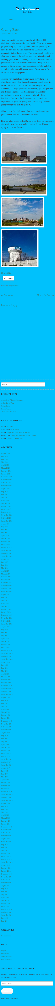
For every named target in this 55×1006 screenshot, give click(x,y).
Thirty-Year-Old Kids (8, 411)
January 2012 (6, 871)
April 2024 (5, 535)
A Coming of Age (7, 403)
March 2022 (5, 606)
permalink (14, 285)
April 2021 (5, 638)
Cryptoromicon (27, 8)
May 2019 (4, 706)
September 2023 (6, 556)
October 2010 (6, 912)
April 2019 (5, 709)
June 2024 (4, 529)
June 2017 (4, 774)
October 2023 (6, 553)
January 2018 (6, 753)
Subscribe (7, 991)
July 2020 (4, 665)
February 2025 (6, 506)
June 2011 (4, 891)
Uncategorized (6, 936)
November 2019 (6, 688)
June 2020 (4, 668)
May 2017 (4, 777)
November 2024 (6, 515)
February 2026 (6, 471)
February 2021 (6, 644)
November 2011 (6, 877)
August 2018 (5, 732)
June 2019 (4, 703)
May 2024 (4, 532)
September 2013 (6, 841)
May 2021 (4, 635)
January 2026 (6, 474)
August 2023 (5, 559)
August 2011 (5, 885)
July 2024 (4, 527)
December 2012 (6, 859)
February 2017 (6, 785)
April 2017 (5, 779)
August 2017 (5, 768)
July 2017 (4, 771)
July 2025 (4, 491)
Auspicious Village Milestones (12, 400)
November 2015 (6, 829)
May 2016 (4, 812)
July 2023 (4, 562)
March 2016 (5, 818)
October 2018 (6, 727)
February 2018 (6, 750)
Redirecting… (6, 409)
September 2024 (6, 521)
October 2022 (6, 588)
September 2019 (6, 694)
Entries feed (5, 953)
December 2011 (6, 874)
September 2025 (6, 485)
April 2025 (5, 500)
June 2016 (4, 809)
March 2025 (5, 503)
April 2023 (5, 571)
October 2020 (6, 656)
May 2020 (4, 671)
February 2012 (6, 868)
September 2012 (6, 862)
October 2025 (6, 482)
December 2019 (6, 685)
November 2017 (6, 759)
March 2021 (5, 641)
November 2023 (6, 550)
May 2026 (4, 462)
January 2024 (6, 544)
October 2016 (6, 797)
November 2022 (6, 585)
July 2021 (4, 629)
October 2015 (6, 832)
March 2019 (5, 712)
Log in (3, 950)
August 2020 (5, 662)
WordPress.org (6, 959)
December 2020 (6, 650)
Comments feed (6, 956)
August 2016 (5, 803)
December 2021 (6, 615)
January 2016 (6, 824)
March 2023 (5, 574)
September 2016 (6, 800)
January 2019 (6, 718)
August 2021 (5, 627)
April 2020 (5, 674)
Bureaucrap (7, 295)
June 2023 (4, 565)
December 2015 (6, 827)
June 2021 (4, 632)
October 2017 (6, 762)
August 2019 (5, 697)
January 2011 (6, 906)
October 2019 (6, 691)
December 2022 (6, 582)
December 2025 (6, 476)
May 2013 (4, 850)
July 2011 (4, 888)
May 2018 (4, 741)
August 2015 (5, 838)
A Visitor (10, 426)
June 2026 (4, 459)
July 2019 (4, 700)
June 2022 (4, 597)
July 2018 (4, 735)
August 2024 (5, 524)
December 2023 (6, 547)
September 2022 (6, 591)
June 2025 (4, 494)
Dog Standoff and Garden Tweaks (18, 432)
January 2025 (6, 509)
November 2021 (6, 618)
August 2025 (5, 488)
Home (10, 19)
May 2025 (4, 497)
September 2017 (6, 765)
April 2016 (5, 815)
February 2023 (6, 577)
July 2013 (4, 844)
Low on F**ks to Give (14, 438)
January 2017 (6, 788)
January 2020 (6, 682)
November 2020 (6, 653)
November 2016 (6, 794)
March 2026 (5, 468)
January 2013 (6, 856)
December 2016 (6, 791)
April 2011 (5, 897)
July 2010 (4, 918)
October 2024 (6, 518)
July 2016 (4, 806)
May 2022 (4, 600)
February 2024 (6, 541)
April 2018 (5, 744)
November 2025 (6, 479)
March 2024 (5, 538)
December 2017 (6, 756)
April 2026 (5, 465)
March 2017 (5, 782)
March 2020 (5, 677)
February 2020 (6, 679)
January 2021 (6, 647)
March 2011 (5, 900)
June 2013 (4, 847)
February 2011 (6, 903)
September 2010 (6, 915)
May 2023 (4, 568)
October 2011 (6, 879)
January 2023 (6, 579)
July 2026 (4, 456)
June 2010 (4, 921)
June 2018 (4, 738)
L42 (15, 34)
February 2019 (6, 715)
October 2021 (6, 621)
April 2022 (5, 603)
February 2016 (6, 821)
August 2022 (5, 594)
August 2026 (5, 453)
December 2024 (6, 512)
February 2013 (6, 853)
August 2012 (5, 865)
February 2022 (6, 609)
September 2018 (6, 729)
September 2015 (6, 835)
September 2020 (6, 659)
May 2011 (4, 894)
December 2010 (6, 909)
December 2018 (6, 721)
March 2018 (5, 747)
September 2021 (6, 624)
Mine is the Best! (45, 295)
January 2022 (6, 612)
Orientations (5, 406)
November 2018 (6, 724)
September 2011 (6, 882)
